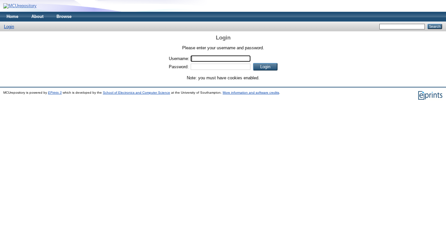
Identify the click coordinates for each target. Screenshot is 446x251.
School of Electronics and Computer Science (136, 92)
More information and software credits (251, 92)
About (37, 16)
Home (12, 16)
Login (9, 26)
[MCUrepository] (20, 5)
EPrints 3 (55, 92)
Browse (64, 16)
